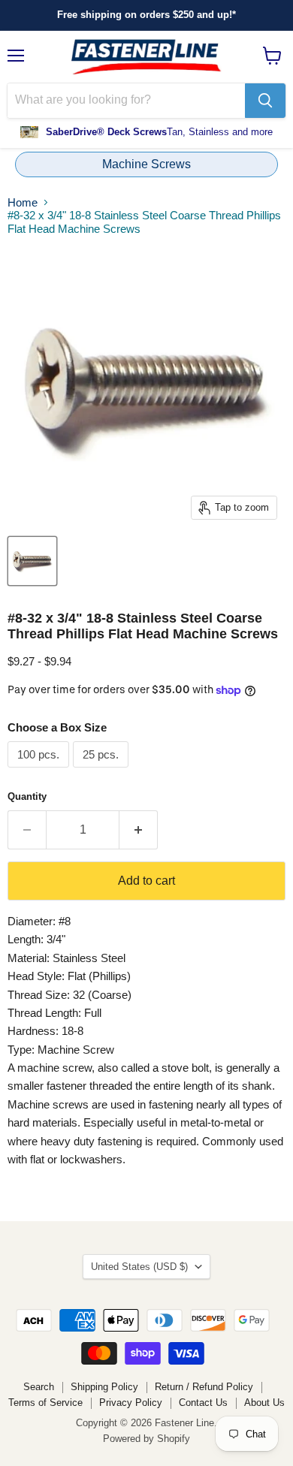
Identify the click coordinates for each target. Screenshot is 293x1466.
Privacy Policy (130, 1402)
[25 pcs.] (102, 771)
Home (23, 202)
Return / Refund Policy (204, 1386)
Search (38, 1386)
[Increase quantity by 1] (138, 829)
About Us (264, 1402)
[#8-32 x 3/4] (32, 561)
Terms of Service (45, 1402)
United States (139, 1266)
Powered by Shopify (146, 1438)
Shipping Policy (104, 1386)
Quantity (27, 796)
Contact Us (203, 1402)
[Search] (265, 100)
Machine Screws (146, 164)
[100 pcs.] (40, 771)
